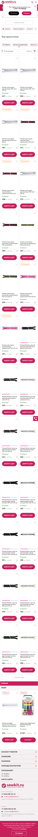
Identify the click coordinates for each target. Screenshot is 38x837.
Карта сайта (7, 779)
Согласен (19, 833)
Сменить (27, 13)
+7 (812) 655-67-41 (8, 794)
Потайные (6, 45)
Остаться (14, 13)
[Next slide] (36, 45)
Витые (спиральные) (20, 45)
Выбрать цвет (9, 103)
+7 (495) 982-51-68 (8, 809)
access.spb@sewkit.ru (11, 797)
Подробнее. (23, 829)
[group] (28, 328)
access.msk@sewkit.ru (11, 811)
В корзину (28, 740)
